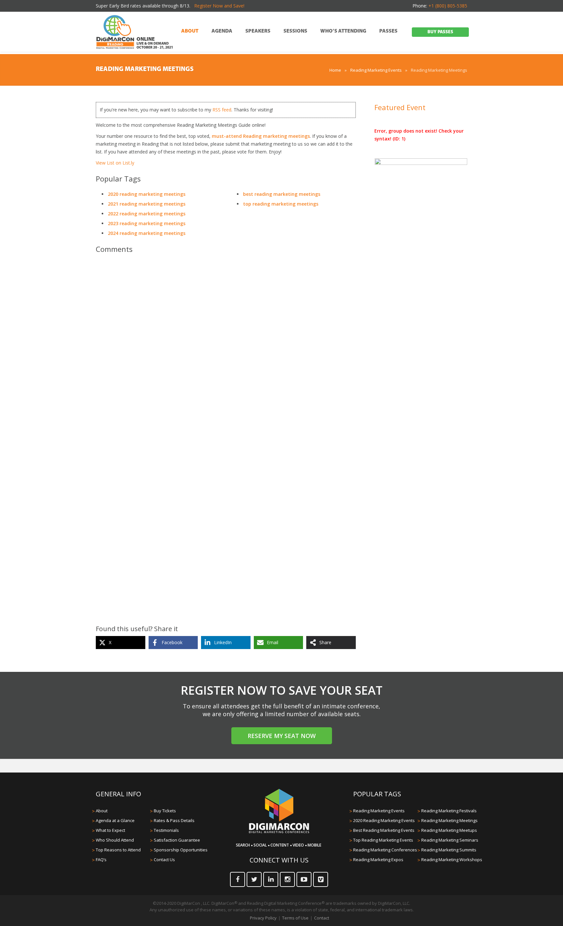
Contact (321, 918)
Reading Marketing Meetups (449, 830)
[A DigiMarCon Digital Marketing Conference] (279, 832)
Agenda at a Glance (115, 820)
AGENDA (221, 31)
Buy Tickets (165, 811)
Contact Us (164, 859)
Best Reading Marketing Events (383, 830)
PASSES (388, 31)
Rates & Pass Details (174, 820)
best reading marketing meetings (281, 194)
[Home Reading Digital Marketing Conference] (115, 32)
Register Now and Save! (219, 6)
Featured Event (400, 107)
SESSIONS (295, 31)
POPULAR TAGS (377, 793)
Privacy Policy (263, 918)
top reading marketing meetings (280, 204)
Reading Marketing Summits (448, 850)
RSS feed (221, 110)
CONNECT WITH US (279, 860)
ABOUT (189, 31)
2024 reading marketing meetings (146, 233)
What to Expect (110, 830)
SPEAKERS (257, 31)
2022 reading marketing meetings (146, 213)
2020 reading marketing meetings (146, 194)
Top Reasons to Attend (118, 850)
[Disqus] (226, 349)
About (102, 811)
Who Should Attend (115, 840)
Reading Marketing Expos (378, 859)
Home (335, 70)
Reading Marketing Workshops (451, 859)
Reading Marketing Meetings (449, 820)
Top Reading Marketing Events (383, 840)
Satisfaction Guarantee (177, 840)
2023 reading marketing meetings (146, 223)
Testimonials (166, 830)
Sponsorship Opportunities (181, 850)
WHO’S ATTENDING (343, 31)
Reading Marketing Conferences (385, 850)
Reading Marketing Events (376, 70)
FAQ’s (101, 859)
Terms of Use (295, 918)
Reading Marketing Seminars (449, 840)
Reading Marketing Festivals (449, 811)
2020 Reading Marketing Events (384, 820)
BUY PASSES (440, 32)
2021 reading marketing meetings (146, 204)
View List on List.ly (115, 163)
